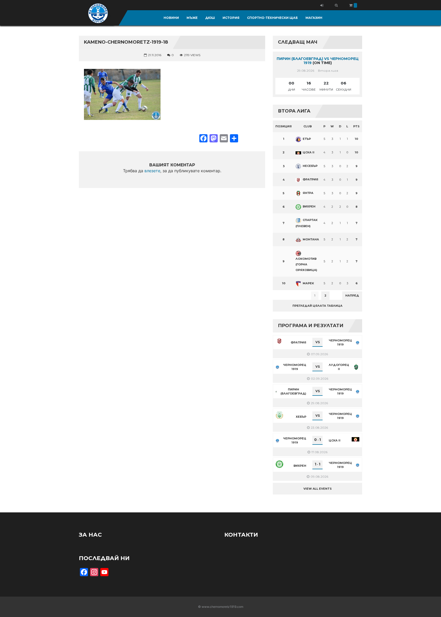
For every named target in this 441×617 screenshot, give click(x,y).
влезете (152, 170)
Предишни (285, 295)
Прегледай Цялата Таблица (317, 305)
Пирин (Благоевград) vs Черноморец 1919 (318, 60)
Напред (352, 295)
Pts (356, 126)
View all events (317, 488)
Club (307, 126)
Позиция (283, 126)
